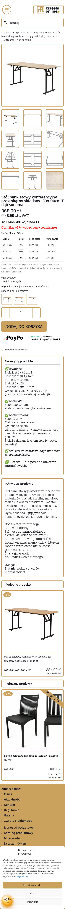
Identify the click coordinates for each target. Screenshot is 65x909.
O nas (8, 794)
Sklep (26, 33)
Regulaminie (22, 876)
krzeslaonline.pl (10, 33)
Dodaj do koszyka (24, 326)
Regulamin (11, 810)
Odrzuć (32, 893)
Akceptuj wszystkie (32, 885)
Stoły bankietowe (42, 33)
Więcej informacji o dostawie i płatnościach (25, 286)
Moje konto (12, 838)
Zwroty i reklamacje (18, 821)
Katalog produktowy (18, 833)
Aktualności (12, 799)
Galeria (9, 815)
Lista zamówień (15, 843)
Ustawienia (32, 901)
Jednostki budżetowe (19, 827)
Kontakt (9, 805)
